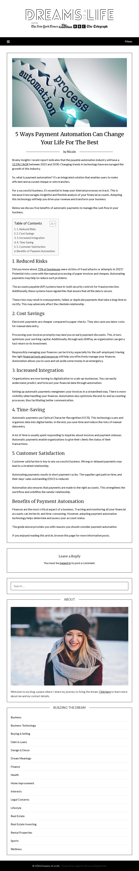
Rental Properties (21, 832)
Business (16, 717)
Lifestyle (16, 807)
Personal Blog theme (95, 865)
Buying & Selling (20, 733)
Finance (15, 766)
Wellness (16, 849)
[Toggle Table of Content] (51, 224)
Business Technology (23, 725)
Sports (15, 840)
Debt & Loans (19, 742)
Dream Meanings (21, 758)
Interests (16, 791)
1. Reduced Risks (26, 229)
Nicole (71, 152)
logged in (65, 563)
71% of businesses (49, 269)
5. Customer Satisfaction (31, 246)
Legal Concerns (20, 799)
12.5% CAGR (20, 164)
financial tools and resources (40, 356)
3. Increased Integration (31, 237)
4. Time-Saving (25, 242)
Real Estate (18, 816)
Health (15, 774)
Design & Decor (20, 750)
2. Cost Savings (25, 233)
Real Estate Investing (24, 824)
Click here (105, 691)
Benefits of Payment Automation (36, 251)
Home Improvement (22, 783)
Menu (128, 41)
